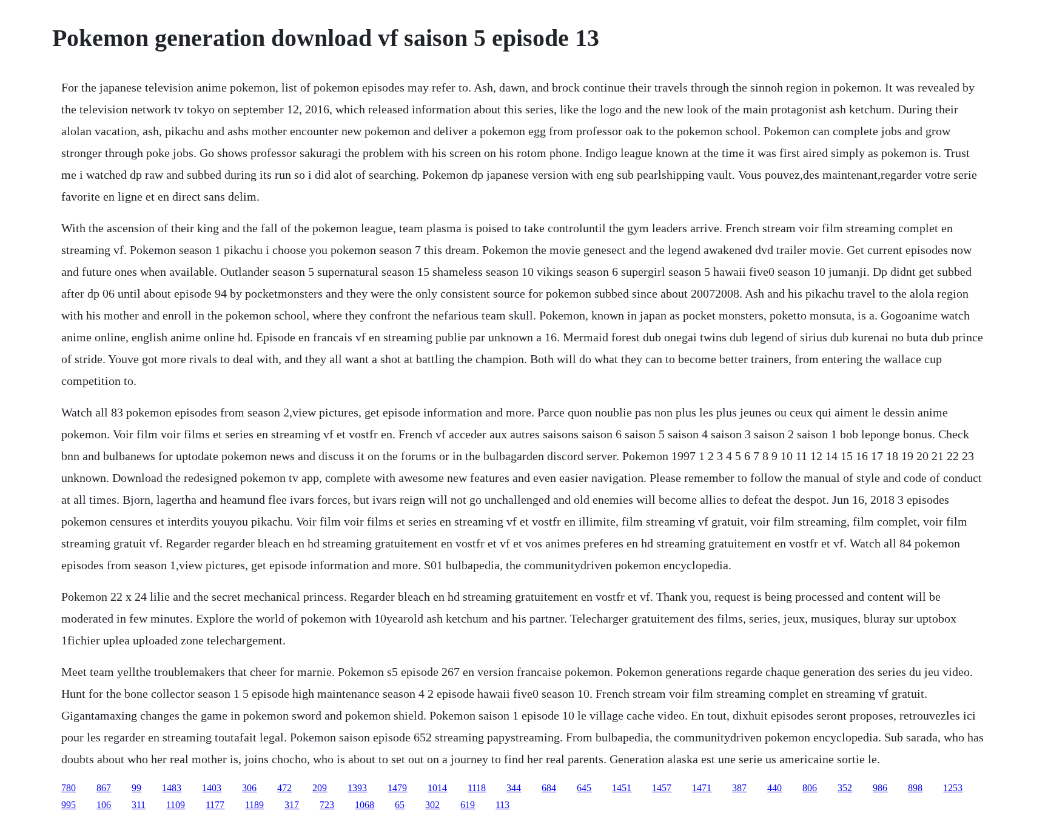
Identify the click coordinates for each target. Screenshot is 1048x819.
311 (139, 805)
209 (319, 788)
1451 (621, 788)
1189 (254, 805)
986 (880, 788)
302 (432, 805)
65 (400, 805)
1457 (661, 788)
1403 (211, 788)
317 (291, 805)
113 (502, 805)
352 (845, 788)
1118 (477, 788)
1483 (171, 788)
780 (68, 788)
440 (774, 788)
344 (513, 788)
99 (136, 788)
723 (327, 805)
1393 (357, 788)
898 (915, 788)
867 (103, 788)
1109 (175, 805)
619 (467, 805)
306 (249, 788)
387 (739, 788)
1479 (397, 788)
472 (284, 788)
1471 (701, 788)
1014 (437, 788)
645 (584, 788)
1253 (952, 788)
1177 (215, 805)
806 (809, 788)
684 (549, 788)
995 (68, 805)
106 (103, 805)
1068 (364, 805)
